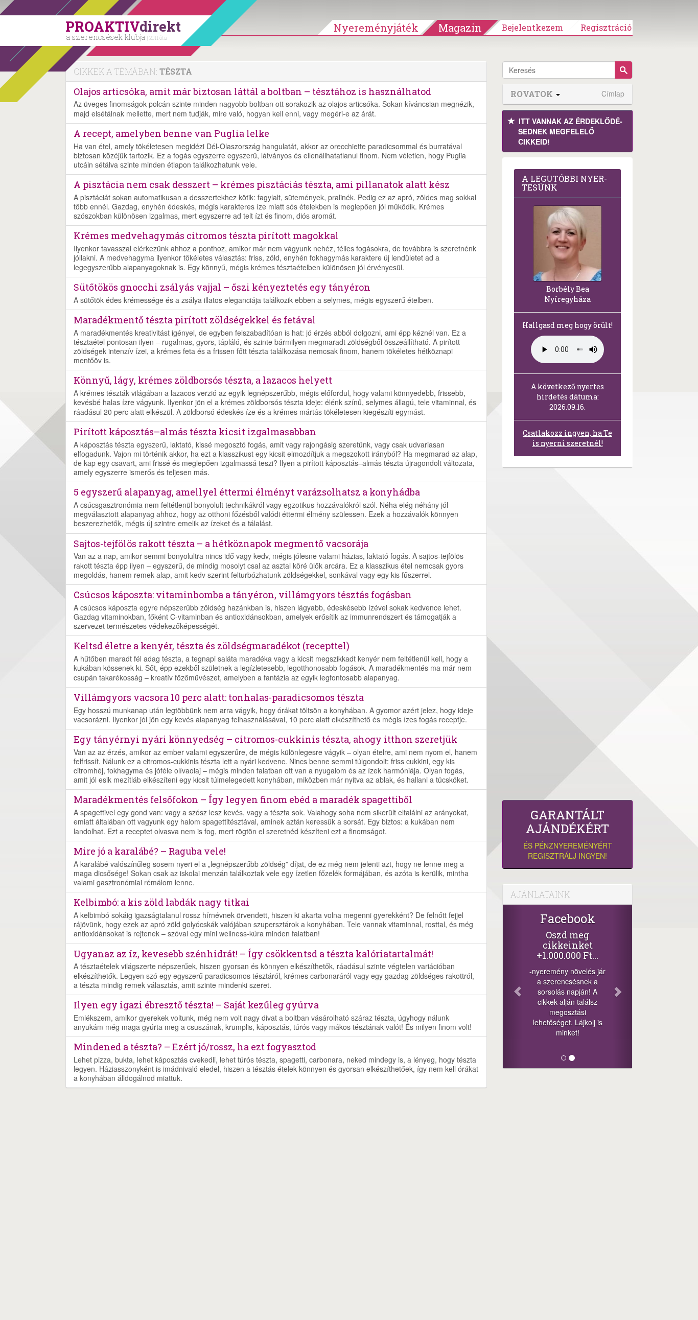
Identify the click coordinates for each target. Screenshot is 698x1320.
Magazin (460, 27)
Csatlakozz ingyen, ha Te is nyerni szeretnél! (567, 438)
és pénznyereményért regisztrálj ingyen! (567, 834)
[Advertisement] (567, 636)
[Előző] (512, 986)
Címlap (612, 93)
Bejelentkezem (532, 27)
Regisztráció (606, 27)
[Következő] (622, 986)
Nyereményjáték (376, 27)
